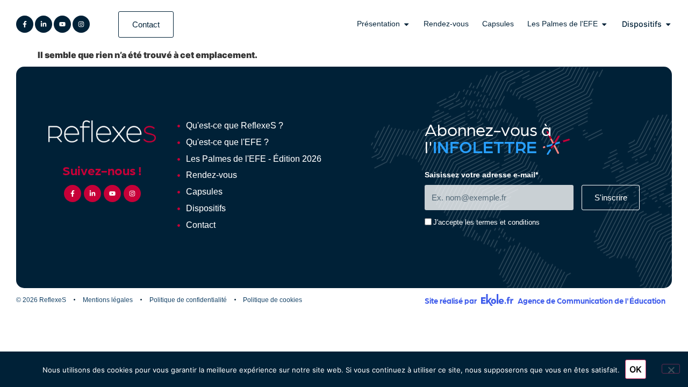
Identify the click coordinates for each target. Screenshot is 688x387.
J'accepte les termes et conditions (486, 223)
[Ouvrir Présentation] (406, 24)
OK (635, 369)
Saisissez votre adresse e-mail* (481, 175)
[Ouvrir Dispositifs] (668, 24)
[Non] (671, 369)
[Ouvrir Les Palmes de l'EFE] (604, 24)
